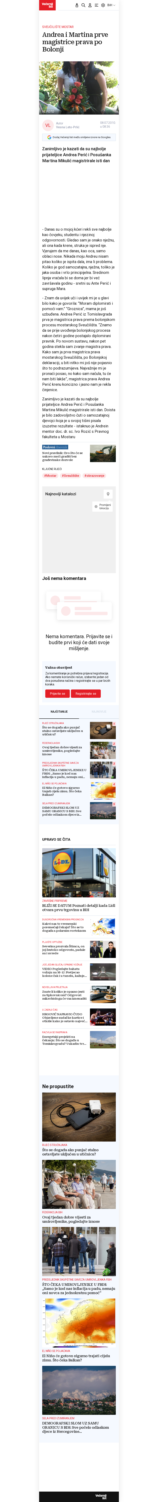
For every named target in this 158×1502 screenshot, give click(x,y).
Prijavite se (57, 693)
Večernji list (101, 1497)
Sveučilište (71, 476)
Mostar (51, 476)
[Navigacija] (96, 5)
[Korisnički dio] (90, 5)
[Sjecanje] (77, 5)
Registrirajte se (86, 693)
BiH (109, 5)
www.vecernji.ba (47, 5)
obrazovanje (95, 476)
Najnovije (99, 711)
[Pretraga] (83, 5)
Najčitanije (59, 711)
